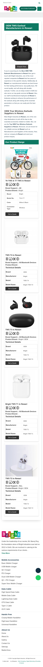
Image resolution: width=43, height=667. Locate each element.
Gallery (4, 640)
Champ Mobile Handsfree (11, 618)
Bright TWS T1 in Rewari (16, 404)
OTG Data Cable (8, 602)
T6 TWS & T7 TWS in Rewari (17, 180)
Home (4, 633)
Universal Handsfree (9, 624)
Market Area (6, 650)
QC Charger (6, 570)
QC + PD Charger (8, 580)
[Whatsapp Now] (38, 577)
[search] (39, 3)
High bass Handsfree (9, 621)
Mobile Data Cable (8, 595)
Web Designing (22, 661)
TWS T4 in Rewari (13, 255)
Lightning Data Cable (9, 599)
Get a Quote (12, 214)
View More (6, 553)
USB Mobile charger (9, 566)
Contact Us (6, 643)
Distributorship (28, 8)
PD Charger (6, 573)
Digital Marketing (30, 661)
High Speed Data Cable (10, 592)
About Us (5, 636)
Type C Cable (7, 606)
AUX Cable (6, 609)
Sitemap (5, 647)
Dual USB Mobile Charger (11, 577)
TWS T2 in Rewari (13, 478)
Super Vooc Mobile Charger (12, 583)
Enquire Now (21, 67)
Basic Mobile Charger (10, 563)
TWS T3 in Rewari (13, 329)
